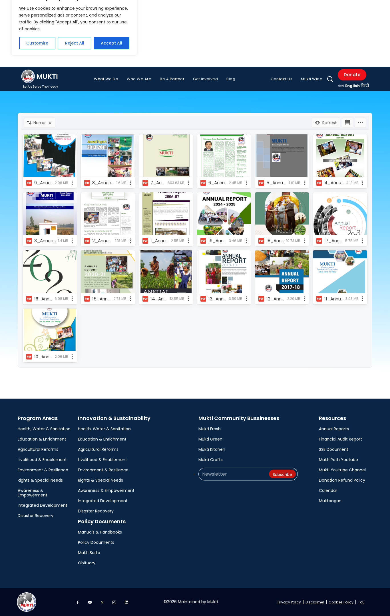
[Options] (360, 123)
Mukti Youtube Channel (342, 470)
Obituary (86, 563)
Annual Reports (334, 429)
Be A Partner (172, 79)
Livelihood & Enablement (42, 459)
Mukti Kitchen (211, 449)
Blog (230, 79)
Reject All (74, 43)
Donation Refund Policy (342, 480)
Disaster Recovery (35, 515)
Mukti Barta (89, 553)
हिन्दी (365, 85)
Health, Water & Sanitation (44, 429)
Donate (352, 75)
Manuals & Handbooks (100, 532)
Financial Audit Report (340, 439)
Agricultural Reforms (38, 449)
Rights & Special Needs (40, 480)
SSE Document (333, 449)
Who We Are (139, 79)
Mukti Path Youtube (338, 459)
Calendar (328, 490)
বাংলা (341, 85)
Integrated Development (42, 505)
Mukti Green (210, 439)
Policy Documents (96, 542)
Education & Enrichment (42, 439)
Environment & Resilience (43, 470)
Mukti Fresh (209, 429)
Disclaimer (314, 602)
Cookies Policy (341, 602)
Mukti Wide (311, 79)
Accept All (111, 43)
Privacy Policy (289, 602)
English (352, 85)
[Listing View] (347, 123)
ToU (361, 602)
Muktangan (330, 501)
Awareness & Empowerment (32, 493)
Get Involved (205, 79)
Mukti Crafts (210, 459)
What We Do (106, 79)
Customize (37, 43)
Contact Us (281, 79)
